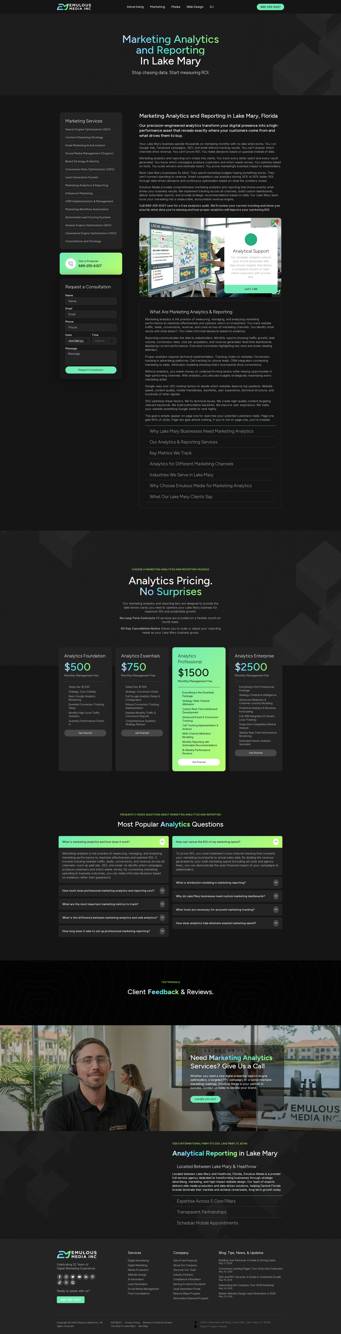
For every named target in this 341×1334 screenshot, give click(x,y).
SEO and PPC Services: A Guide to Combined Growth (250, 1276)
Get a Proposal (88, 261)
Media (175, 7)
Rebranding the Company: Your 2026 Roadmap (246, 1285)
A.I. (212, 7)
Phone (69, 321)
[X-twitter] (66, 1282)
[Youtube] (79, 1277)
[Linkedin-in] (86, 1277)
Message (71, 348)
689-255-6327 (155, 205)
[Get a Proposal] (70, 263)
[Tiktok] (60, 1282)
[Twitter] (73, 1277)
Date (68, 335)
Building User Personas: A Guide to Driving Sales (247, 1260)
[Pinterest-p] (92, 1277)
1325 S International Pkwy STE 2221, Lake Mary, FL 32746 (209, 1143)
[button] (210, 311)
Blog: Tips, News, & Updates (241, 1253)
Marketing (157, 7)
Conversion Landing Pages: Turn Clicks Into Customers (251, 1268)
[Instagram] (66, 1277)
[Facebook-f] (60, 1277)
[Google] (73, 1282)
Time (95, 335)
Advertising (135, 7)
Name (69, 295)
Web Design (195, 7)
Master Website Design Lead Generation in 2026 (247, 1293)
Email (68, 308)
